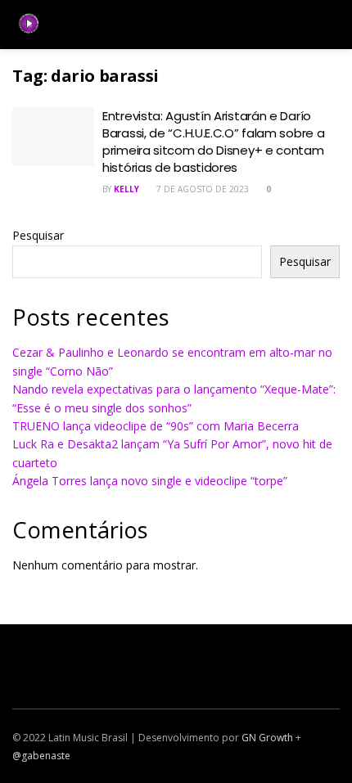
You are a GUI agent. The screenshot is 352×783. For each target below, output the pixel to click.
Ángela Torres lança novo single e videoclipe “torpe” (149, 480)
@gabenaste (41, 756)
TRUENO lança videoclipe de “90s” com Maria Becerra (155, 426)
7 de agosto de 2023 (201, 189)
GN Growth (267, 738)
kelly (126, 189)
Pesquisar (38, 235)
